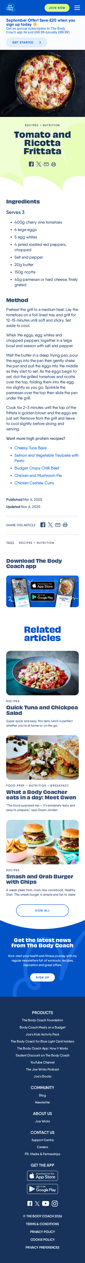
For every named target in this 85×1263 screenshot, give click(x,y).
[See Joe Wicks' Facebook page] (29, 1204)
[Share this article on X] (38, 164)
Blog (42, 1095)
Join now (57, 8)
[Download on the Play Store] (42, 597)
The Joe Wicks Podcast (42, 1069)
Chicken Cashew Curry (34, 482)
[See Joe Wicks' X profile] (37, 1204)
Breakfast (59, 785)
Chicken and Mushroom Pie (38, 475)
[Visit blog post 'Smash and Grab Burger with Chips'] (42, 842)
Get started (22, 42)
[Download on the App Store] (42, 585)
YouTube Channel (42, 1062)
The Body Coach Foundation (42, 1020)
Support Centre (43, 1140)
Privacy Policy (42, 1232)
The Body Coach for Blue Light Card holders (42, 1041)
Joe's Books (42, 1076)
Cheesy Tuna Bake (30, 447)
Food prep (15, 785)
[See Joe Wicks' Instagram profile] (55, 1204)
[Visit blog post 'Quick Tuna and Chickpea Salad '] (42, 673)
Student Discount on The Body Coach (43, 1055)
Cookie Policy (43, 1240)
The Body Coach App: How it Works (42, 1048)
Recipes (32, 125)
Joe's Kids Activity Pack (42, 1034)
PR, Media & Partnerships (42, 1154)
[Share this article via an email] (46, 164)
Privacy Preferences (42, 1247)
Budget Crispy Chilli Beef (36, 468)
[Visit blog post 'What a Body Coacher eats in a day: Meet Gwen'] (42, 757)
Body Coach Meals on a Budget (42, 1027)
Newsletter (42, 1102)
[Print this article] (53, 164)
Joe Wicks (42, 1121)
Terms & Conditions (42, 1224)
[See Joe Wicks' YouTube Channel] (45, 1204)
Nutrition (51, 125)
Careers (42, 1147)
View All (42, 910)
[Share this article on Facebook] (31, 164)
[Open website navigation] (75, 7)
